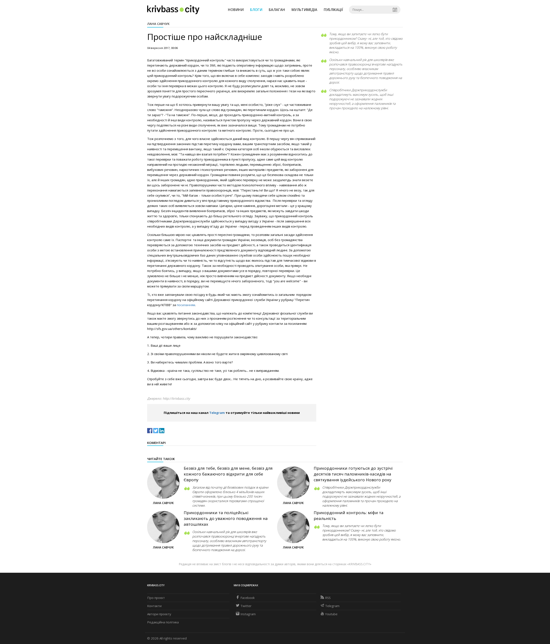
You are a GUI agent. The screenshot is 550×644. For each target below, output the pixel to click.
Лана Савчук (158, 23)
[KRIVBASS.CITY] (173, 9)
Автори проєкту (159, 614)
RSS (328, 597)
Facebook (247, 597)
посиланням (186, 305)
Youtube (331, 614)
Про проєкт (156, 597)
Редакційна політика (163, 622)
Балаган (277, 9)
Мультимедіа (304, 9)
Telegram (217, 412)
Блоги (256, 9)
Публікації (333, 9)
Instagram (248, 614)
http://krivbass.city (176, 398)
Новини (236, 9)
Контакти (154, 606)
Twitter (246, 606)
